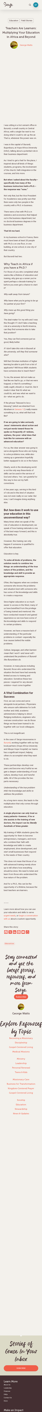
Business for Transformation (21, 1084)
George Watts (26, 45)
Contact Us (8, 1397)
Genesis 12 (20, 409)
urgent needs (10, 915)
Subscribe (21, 997)
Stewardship (21, 1109)
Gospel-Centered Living (21, 1047)
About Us (7, 1385)
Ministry (21, 1059)
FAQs (6, 1394)
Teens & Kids (21, 1072)
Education (13, 20)
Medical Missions (21, 1051)
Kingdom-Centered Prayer (21, 1088)
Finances (7, 1391)
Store (6, 1401)
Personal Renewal (21, 1068)
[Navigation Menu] (35, 5)
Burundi (7, 742)
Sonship (21, 1100)
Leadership (21, 1063)
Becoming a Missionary (21, 1038)
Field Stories (26, 20)
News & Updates (21, 1113)
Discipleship (21, 1042)
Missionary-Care (21, 1079)
